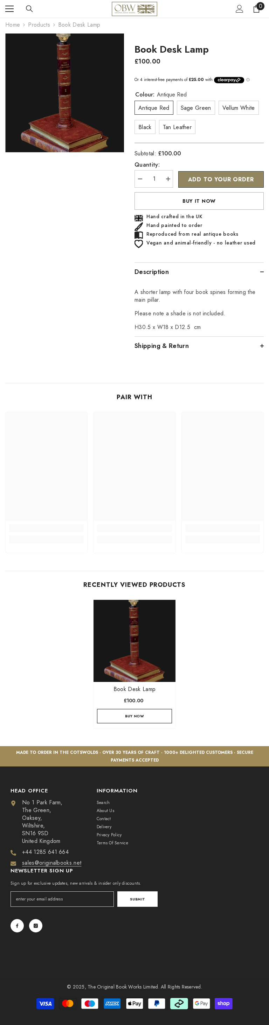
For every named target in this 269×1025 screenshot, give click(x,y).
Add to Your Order (221, 179)
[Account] (239, 9)
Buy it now (199, 201)
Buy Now (134, 716)
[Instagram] (35, 925)
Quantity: (147, 165)
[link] (46, 528)
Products (39, 25)
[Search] (29, 9)
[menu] (9, 9)
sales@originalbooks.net (51, 863)
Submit (137, 899)
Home (12, 25)
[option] (64, 92)
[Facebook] (17, 925)
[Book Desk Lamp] (134, 641)
